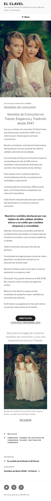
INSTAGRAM (25, 420)
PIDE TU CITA (25, 318)
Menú (26, 17)
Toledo (23, 440)
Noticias (12, 434)
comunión (13, 438)
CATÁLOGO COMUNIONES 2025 (25, 322)
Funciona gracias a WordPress (16, 495)
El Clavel (14, 4)
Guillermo (26, 103)
